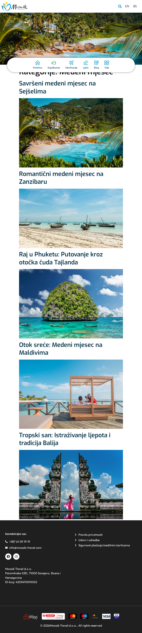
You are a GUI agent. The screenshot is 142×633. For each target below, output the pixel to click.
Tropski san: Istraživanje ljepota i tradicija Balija (64, 439)
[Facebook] (8, 556)
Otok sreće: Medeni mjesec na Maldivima (60, 349)
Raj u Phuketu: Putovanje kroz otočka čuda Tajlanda (61, 258)
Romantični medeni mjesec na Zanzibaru (61, 178)
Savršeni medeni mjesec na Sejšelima (57, 87)
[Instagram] (16, 556)
